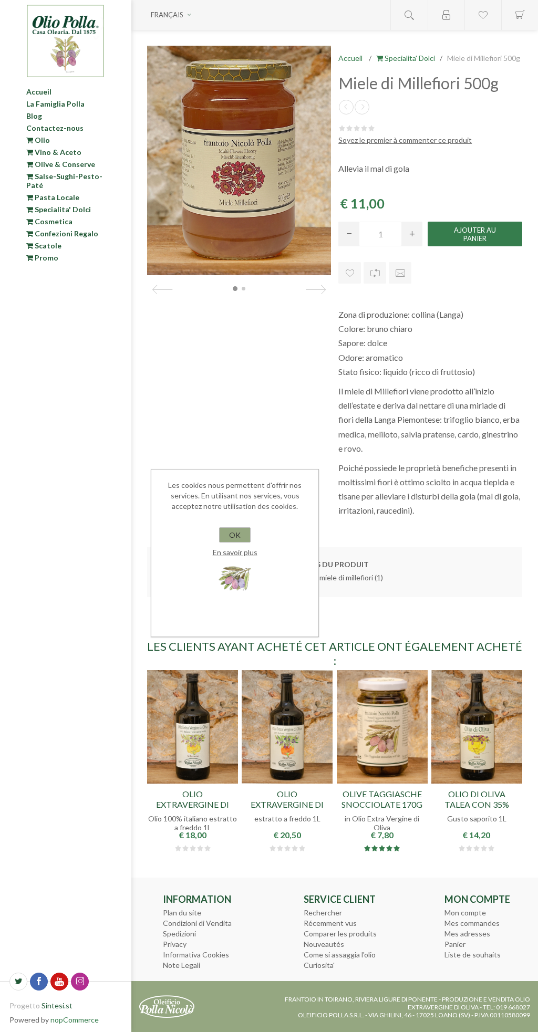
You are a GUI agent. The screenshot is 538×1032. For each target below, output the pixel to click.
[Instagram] (80, 982)
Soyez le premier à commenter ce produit (405, 139)
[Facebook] (39, 982)
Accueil (38, 91)
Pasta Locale (56, 197)
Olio (41, 139)
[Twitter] (18, 982)
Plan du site (182, 912)
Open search (409, 15)
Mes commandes (472, 923)
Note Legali (181, 965)
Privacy (175, 944)
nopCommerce (74, 1019)
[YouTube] (59, 982)
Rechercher (323, 912)
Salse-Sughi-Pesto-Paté (64, 181)
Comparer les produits (340, 933)
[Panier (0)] (519, 15)
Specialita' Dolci (62, 209)
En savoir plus (235, 552)
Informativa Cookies (196, 954)
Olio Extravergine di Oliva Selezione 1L (192, 804)
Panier (454, 944)
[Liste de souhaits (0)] (482, 15)
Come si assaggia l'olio (340, 954)
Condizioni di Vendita (197, 923)
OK (235, 534)
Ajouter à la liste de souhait (349, 273)
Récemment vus (330, 923)
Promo (45, 257)
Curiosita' (319, 965)
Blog (34, 115)
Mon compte (465, 912)
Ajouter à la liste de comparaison (375, 273)
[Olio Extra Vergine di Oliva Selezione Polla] (192, 727)
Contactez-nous (55, 127)
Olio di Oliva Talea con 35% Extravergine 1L (476, 804)
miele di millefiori (346, 577)
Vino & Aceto (57, 152)
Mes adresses (467, 933)
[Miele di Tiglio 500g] (362, 107)
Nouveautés (324, 944)
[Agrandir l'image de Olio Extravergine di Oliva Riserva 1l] (287, 727)
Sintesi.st (57, 1005)
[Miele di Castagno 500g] (346, 107)
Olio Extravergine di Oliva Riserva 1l (287, 804)
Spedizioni (179, 933)
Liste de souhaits (472, 954)
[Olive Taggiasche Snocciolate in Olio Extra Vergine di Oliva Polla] (382, 727)
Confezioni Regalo (65, 233)
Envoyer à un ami (400, 273)
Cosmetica (53, 221)
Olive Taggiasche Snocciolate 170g (382, 799)
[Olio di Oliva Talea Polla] (476, 727)
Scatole (47, 245)
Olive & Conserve (64, 164)
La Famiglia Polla (55, 103)
